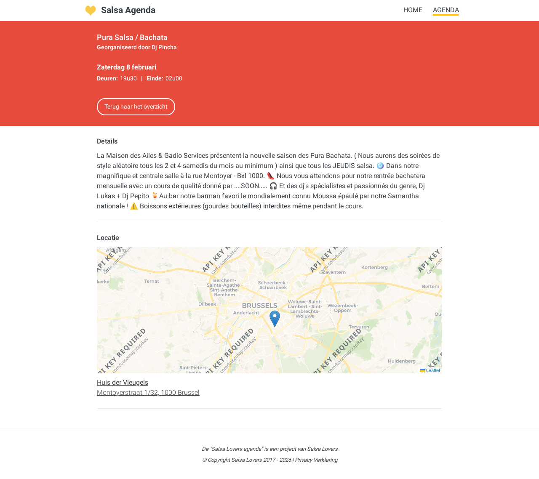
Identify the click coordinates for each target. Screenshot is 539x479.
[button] (275, 318)
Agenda (446, 10)
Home (412, 10)
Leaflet (432, 370)
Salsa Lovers (322, 449)
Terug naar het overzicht (136, 106)
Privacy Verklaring (316, 460)
